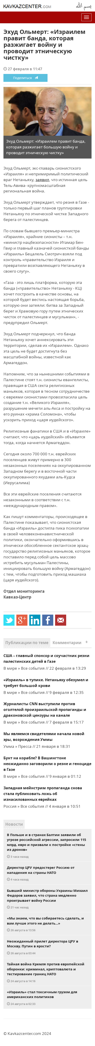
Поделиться (24, 78)
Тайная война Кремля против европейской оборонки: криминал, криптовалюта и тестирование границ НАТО (45, 972)
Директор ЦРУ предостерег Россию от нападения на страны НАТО (40, 873)
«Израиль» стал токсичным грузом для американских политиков (42, 998)
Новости (14, 824)
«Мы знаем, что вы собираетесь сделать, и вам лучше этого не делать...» (45, 924)
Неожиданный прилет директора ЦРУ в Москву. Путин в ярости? (42, 947)
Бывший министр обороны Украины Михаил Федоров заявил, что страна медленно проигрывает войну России (47, 898)
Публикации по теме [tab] (26, 642)
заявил (42, 179)
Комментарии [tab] (70, 642)
